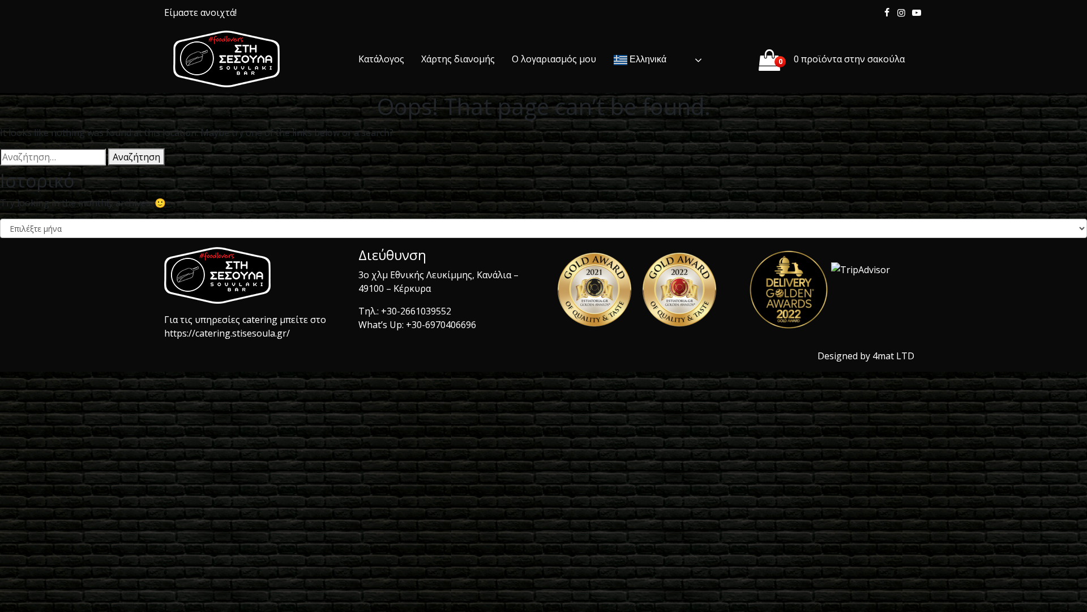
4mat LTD (893, 356)
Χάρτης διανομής (458, 59)
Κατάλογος (381, 59)
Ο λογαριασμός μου (554, 59)
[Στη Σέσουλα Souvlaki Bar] (226, 59)
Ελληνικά (646, 59)
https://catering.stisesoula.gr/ (227, 333)
